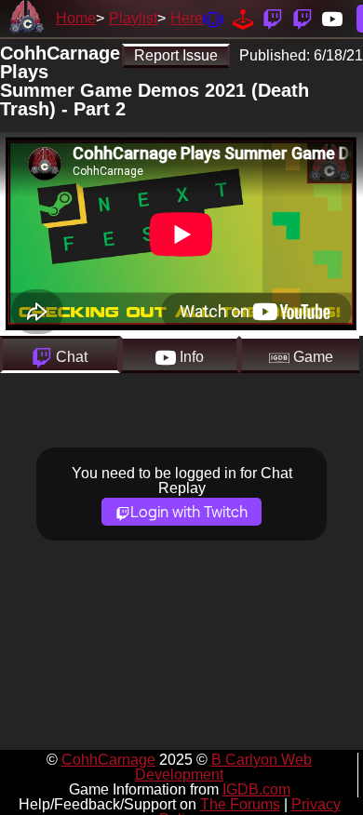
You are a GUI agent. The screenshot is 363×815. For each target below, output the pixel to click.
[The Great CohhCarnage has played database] (243, 18)
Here (186, 18)
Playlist (133, 18)
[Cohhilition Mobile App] (213, 18)
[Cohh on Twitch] (302, 18)
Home (76, 18)
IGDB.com (256, 789)
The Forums (240, 804)
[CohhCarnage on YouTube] (332, 18)
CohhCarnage (108, 760)
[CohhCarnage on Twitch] (272, 18)
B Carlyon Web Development (223, 767)
